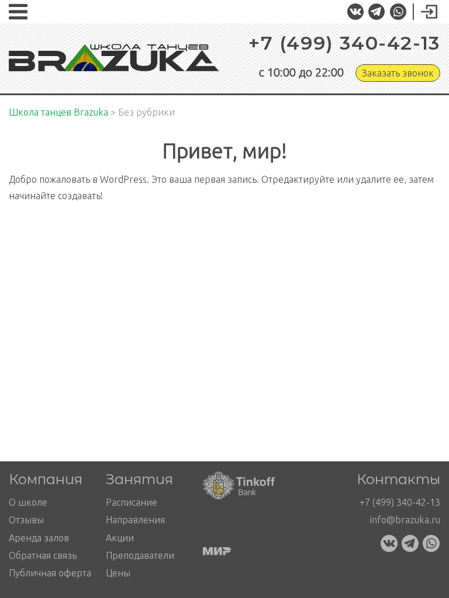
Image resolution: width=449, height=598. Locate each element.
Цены (118, 573)
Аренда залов (39, 538)
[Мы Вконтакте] (355, 12)
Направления (135, 519)
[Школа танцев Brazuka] (114, 58)
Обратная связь (43, 555)
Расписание (131, 502)
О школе (28, 502)
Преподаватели (140, 555)
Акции (120, 538)
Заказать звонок (398, 73)
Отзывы (26, 519)
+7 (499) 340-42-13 (344, 43)
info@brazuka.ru (405, 519)
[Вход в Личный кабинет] (424, 12)
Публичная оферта (50, 573)
